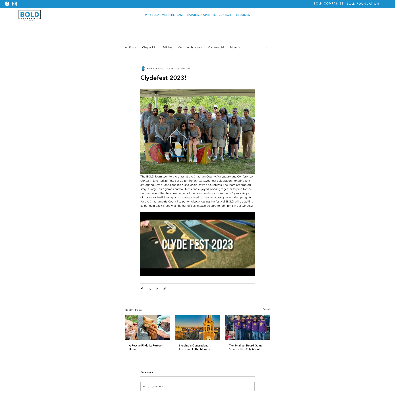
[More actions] (253, 68)
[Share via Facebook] (141, 288)
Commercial (216, 47)
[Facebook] (7, 4)
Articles (167, 47)
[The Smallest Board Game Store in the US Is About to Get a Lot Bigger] (247, 327)
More (233, 47)
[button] (200, 15)
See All (266, 309)
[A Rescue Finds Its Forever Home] (147, 327)
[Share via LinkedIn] (157, 288)
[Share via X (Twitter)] (149, 288)
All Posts (130, 47)
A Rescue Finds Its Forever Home (146, 347)
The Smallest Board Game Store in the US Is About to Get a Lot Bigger (246, 347)
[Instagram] (15, 4)
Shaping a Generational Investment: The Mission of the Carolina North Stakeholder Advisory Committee (196, 347)
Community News (190, 47)
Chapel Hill (149, 47)
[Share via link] (164, 288)
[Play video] (197, 244)
